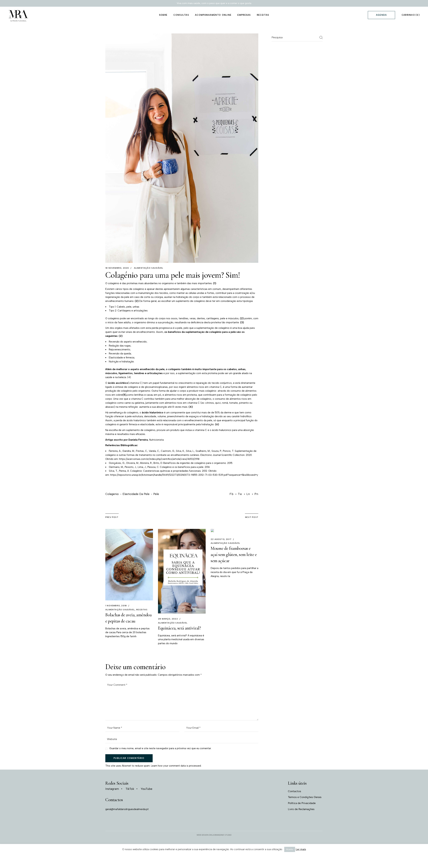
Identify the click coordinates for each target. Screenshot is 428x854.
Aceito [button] (289, 849)
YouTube (146, 788)
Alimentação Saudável (148, 268)
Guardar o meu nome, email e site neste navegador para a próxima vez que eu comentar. (160, 748)
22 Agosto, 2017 (221, 539)
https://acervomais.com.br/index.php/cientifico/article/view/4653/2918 (159, 459)
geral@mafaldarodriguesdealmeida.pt (127, 809)
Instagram (112, 788)
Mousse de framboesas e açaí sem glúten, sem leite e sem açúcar (234, 554)
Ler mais (301, 849)
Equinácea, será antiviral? (179, 628)
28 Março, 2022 (168, 619)
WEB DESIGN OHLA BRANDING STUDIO (214, 835)
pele (156, 494)
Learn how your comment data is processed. (176, 765)
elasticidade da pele (136, 494)
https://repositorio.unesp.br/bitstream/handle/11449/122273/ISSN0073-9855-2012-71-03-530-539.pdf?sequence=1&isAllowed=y (184, 474)
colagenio (112, 494)
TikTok (130, 788)
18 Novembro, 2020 (117, 268)
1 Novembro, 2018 (116, 605)
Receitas (141, 609)
